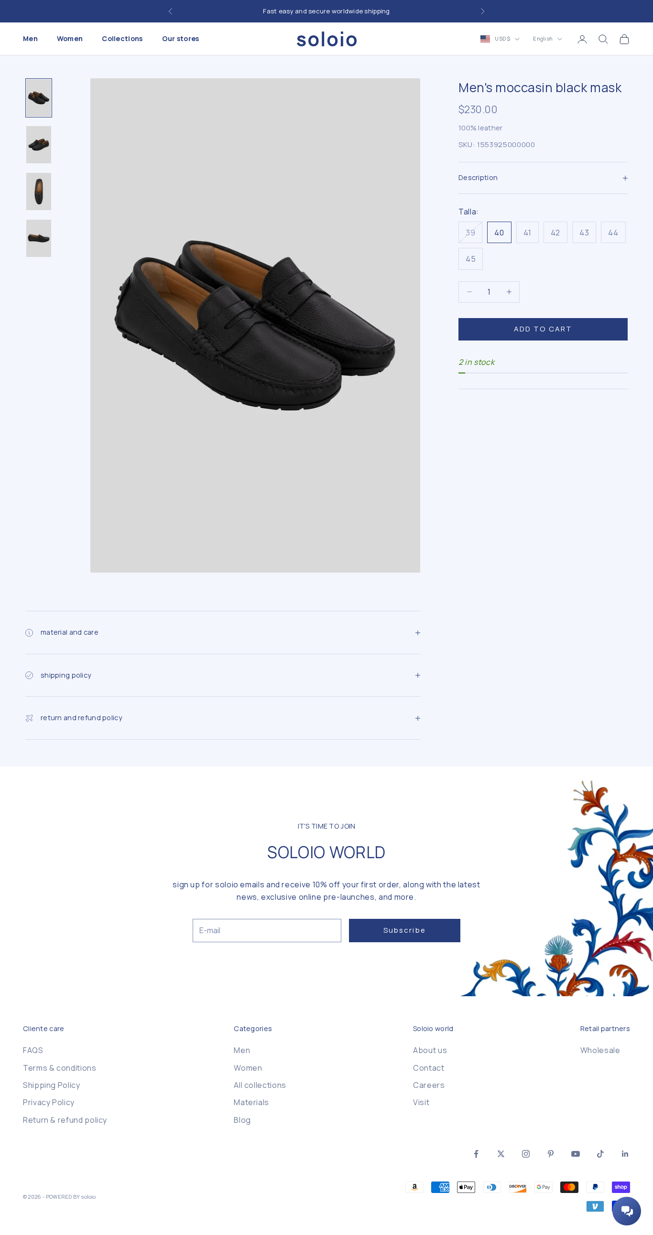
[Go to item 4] (38, 238)
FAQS (33, 1050)
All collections (260, 1085)
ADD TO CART (543, 329)
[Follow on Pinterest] (550, 1154)
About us (430, 1050)
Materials (251, 1102)
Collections (122, 38)
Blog (242, 1120)
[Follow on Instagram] (526, 1154)
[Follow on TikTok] (600, 1154)
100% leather (480, 127)
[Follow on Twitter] (501, 1154)
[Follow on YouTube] (575, 1154)
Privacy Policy (49, 1102)
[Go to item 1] (38, 97)
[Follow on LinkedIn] (625, 1154)
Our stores (180, 38)
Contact (428, 1068)
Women (70, 38)
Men (30, 38)
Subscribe (404, 930)
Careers (429, 1085)
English (543, 39)
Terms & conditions (60, 1068)
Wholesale (600, 1050)
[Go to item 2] (38, 144)
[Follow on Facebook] (476, 1154)
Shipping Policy (51, 1085)
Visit (421, 1102)
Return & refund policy (65, 1120)
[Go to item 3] (38, 191)
